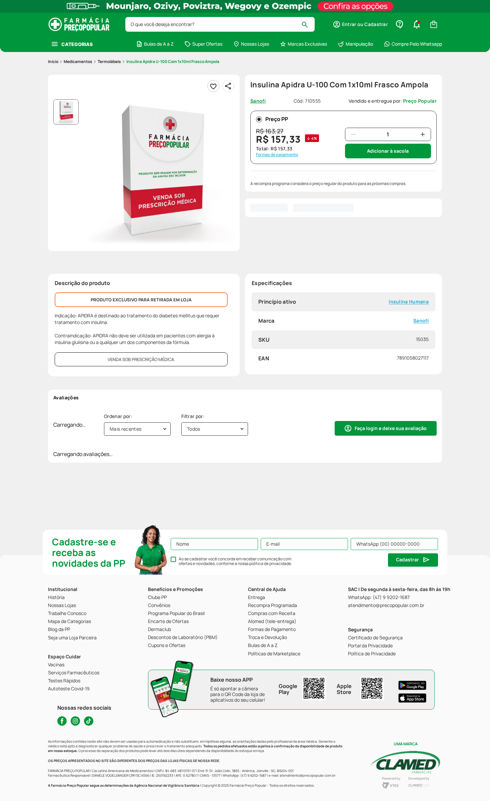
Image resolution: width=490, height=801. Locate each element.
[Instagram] (75, 721)
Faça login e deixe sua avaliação (391, 428)
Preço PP (276, 119)
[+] (423, 134)
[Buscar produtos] (308, 24)
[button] (360, 24)
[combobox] (220, 24)
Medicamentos (78, 61)
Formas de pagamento (277, 155)
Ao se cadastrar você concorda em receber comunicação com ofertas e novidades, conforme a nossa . (235, 561)
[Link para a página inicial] (53, 62)
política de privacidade (270, 563)
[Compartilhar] (228, 86)
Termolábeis (109, 61)
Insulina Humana (409, 302)
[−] (353, 134)
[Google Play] (412, 685)
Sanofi (421, 321)
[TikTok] (88, 721)
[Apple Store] (412, 698)
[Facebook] (62, 721)
